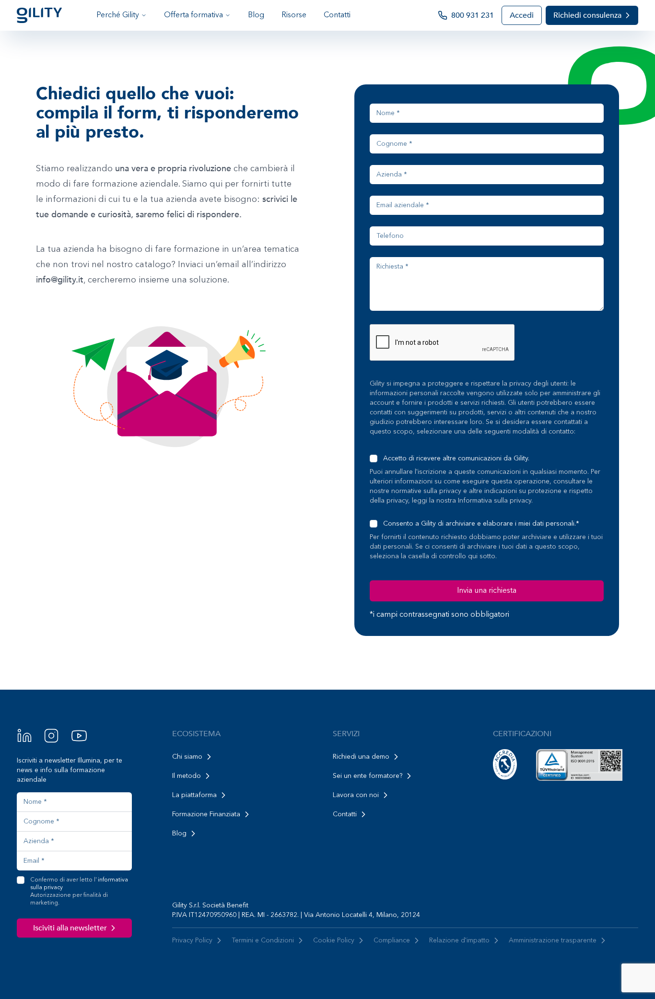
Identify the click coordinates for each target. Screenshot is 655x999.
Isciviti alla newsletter (70, 928)
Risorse (293, 15)
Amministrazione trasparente (553, 940)
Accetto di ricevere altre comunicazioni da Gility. (456, 458)
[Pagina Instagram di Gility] (51, 736)
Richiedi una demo (361, 756)
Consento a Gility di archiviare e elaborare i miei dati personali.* (481, 523)
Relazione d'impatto (459, 940)
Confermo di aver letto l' (79, 891)
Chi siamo (187, 756)
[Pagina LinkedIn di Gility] (24, 736)
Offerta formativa (193, 15)
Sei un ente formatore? (367, 776)
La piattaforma (194, 795)
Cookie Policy (333, 940)
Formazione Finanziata (206, 814)
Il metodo (186, 776)
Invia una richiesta (486, 591)
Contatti (337, 15)
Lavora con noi (356, 795)
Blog (256, 15)
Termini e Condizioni (263, 940)
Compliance (392, 940)
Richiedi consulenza (587, 15)
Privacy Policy (192, 940)
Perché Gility (117, 15)
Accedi (522, 15)
